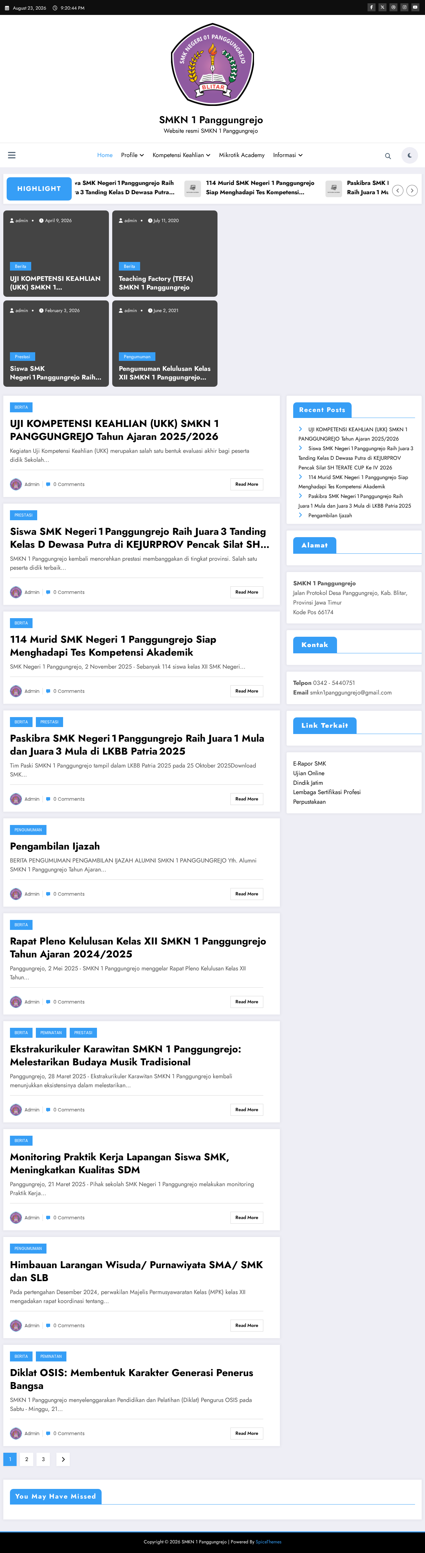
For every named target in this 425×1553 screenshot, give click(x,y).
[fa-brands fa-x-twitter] (382, 7)
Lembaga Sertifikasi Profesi (327, 792)
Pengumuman (137, 356)
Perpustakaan (309, 801)
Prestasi (22, 356)
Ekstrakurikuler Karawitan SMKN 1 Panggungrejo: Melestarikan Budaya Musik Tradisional (125, 1055)
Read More (246, 484)
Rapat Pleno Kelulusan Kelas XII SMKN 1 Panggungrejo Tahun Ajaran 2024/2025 (138, 947)
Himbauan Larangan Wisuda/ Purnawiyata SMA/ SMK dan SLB (136, 1271)
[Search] (388, 156)
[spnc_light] (409, 155)
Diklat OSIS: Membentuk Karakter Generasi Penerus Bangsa (131, 1379)
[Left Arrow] (397, 190)
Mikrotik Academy (242, 155)
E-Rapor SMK (309, 763)
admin (21, 220)
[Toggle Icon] (12, 156)
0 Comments (69, 484)
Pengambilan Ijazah (55, 846)
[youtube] (415, 7)
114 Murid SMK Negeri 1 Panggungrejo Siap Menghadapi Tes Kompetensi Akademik (244, 188)
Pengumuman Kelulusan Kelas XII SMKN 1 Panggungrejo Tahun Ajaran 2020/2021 (165, 373)
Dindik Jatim (308, 782)
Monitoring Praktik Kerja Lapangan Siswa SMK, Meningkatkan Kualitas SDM (119, 1163)
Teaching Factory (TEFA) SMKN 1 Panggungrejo (156, 283)
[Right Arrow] (412, 190)
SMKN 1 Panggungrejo (211, 120)
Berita (20, 266)
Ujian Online (308, 773)
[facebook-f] (372, 7)
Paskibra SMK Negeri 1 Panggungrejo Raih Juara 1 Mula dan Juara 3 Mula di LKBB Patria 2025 (137, 745)
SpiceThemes (269, 1541)
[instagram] (404, 7)
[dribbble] (393, 7)
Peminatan (51, 1032)
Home (105, 155)
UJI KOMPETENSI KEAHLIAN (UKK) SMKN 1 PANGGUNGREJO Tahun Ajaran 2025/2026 (55, 283)
